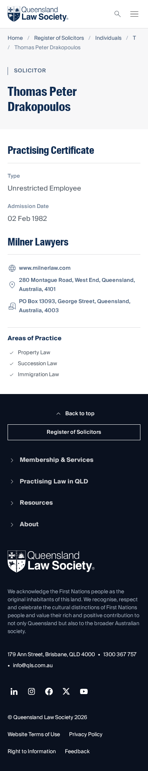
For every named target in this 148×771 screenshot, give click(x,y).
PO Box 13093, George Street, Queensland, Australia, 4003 (75, 306)
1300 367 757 (120, 655)
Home (15, 38)
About (29, 524)
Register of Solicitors (59, 38)
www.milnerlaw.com (45, 268)
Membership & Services (56, 460)
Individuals (108, 38)
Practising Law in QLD (54, 481)
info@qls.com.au (33, 666)
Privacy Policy (85, 734)
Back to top (79, 413)
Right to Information (32, 751)
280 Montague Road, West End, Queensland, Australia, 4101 (77, 285)
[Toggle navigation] (134, 14)
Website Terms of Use (34, 734)
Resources (36, 502)
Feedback (77, 751)
